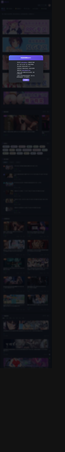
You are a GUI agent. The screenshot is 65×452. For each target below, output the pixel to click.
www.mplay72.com (26, 70)
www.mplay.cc (24, 62)
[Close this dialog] (41, 56)
